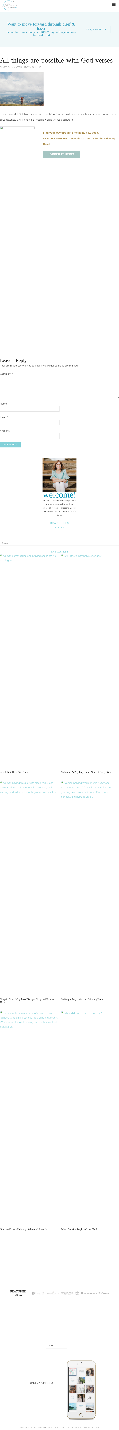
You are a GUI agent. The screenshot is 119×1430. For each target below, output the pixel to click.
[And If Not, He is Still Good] (29, 560)
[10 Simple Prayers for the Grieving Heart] (90, 796)
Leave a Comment (32, 67)
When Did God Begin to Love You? (79, 1229)
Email (4, 417)
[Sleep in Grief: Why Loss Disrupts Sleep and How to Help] (29, 792)
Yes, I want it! (97, 29)
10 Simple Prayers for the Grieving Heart (82, 999)
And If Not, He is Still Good (14, 772)
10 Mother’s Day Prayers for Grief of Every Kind (86, 772)
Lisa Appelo (9, 2)
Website (5, 431)
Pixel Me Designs (90, 1427)
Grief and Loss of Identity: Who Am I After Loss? (25, 1229)
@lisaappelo (41, 1382)
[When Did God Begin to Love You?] (90, 1013)
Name (4, 403)
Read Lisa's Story (59, 525)
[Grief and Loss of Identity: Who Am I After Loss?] (29, 1027)
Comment (6, 373)
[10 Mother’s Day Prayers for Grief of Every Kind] (90, 556)
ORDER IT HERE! (61, 154)
